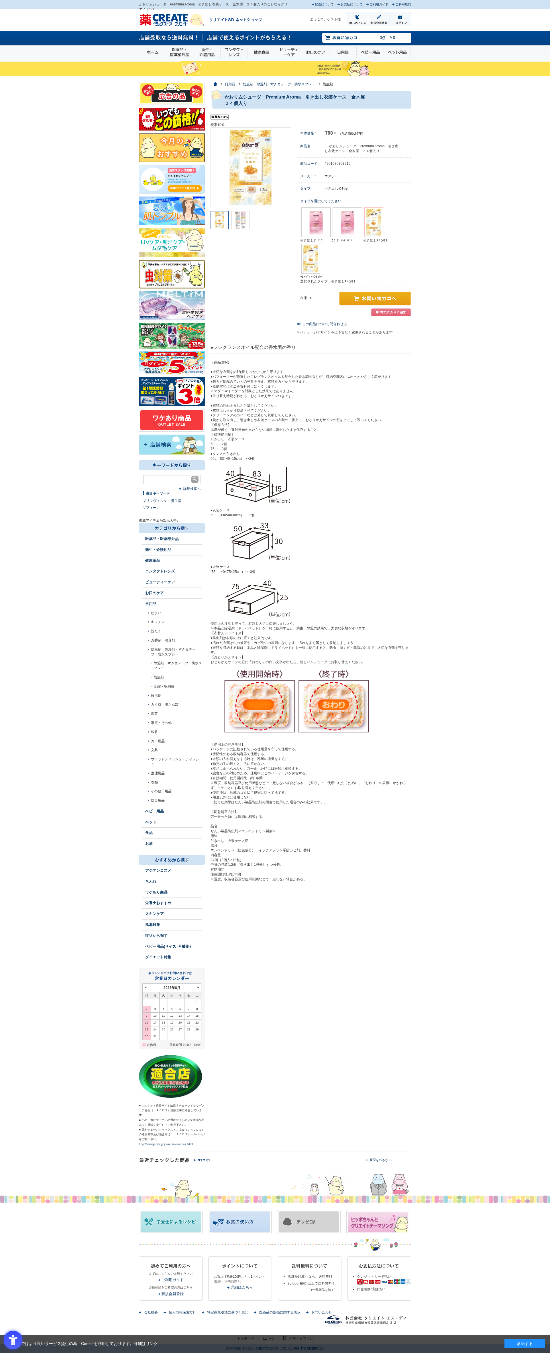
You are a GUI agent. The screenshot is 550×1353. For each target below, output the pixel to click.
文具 (154, 750)
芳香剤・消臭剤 (163, 640)
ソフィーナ (151, 508)
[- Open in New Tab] (172, 305)
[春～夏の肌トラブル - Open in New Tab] (172, 211)
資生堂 (176, 501)
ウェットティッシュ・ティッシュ (175, 761)
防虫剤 (159, 677)
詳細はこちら (242, 1287)
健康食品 (261, 52)
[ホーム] (215, 84)
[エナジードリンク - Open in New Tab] (172, 335)
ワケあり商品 (156, 892)
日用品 (342, 52)
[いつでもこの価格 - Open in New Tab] (172, 119)
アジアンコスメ (158, 870)
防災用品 (158, 800)
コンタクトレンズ (234, 52)
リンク (152, 1343)
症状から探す (156, 935)
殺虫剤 (156, 696)
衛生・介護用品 (206, 52)
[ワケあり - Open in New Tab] (172, 420)
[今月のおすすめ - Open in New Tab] (172, 148)
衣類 (154, 782)
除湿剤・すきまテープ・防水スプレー (178, 665)
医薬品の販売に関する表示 (279, 1312)
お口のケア (315, 52)
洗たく (156, 631)
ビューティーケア (288, 52)
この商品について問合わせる (324, 324)
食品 (149, 832)
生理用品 (158, 773)
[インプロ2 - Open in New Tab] (172, 179)
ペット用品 (397, 52)
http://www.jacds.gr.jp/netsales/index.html (166, 1144)
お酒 (149, 843)
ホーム (152, 52)
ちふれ (150, 881)
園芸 (154, 714)
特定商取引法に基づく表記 (227, 1312)
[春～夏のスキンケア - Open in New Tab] (172, 242)
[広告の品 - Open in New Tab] (172, 93)
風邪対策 (152, 924)
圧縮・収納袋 (164, 686)
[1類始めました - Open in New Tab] (172, 391)
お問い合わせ (321, 1312)
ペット (150, 822)
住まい (156, 613)
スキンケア (154, 914)
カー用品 (158, 741)
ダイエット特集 (158, 957)
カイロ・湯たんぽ (164, 704)
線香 (154, 732)
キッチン (158, 622)
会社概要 (151, 1312)
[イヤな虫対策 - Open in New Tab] (172, 274)
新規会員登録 (172, 1294)
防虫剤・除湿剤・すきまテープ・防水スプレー (173, 651)
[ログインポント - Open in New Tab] (172, 363)
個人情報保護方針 (182, 1312)
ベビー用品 (370, 52)
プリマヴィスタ (155, 501)
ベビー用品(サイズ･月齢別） (169, 946)
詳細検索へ (192, 489)
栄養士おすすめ (158, 903)
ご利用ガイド (172, 1280)
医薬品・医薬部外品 (179, 52)
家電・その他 (161, 723)
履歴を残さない (381, 1160)
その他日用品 (161, 791)
